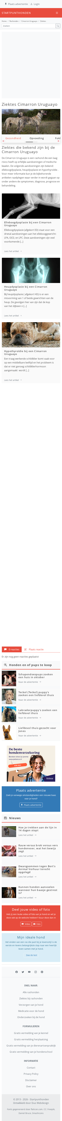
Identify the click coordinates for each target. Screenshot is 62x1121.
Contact (31, 1067)
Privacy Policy (31, 1073)
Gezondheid (13, 138)
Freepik (51, 1109)
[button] (4, 142)
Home (4, 21)
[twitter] (23, 972)
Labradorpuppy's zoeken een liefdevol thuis (37, 711)
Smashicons (38, 1113)
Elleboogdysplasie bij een (27, 224)
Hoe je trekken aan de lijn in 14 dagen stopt (37, 829)
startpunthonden (4, 13)
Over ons (31, 1086)
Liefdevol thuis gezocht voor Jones (37, 729)
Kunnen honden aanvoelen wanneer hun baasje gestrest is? (37, 890)
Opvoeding (37, 138)
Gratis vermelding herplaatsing (31, 1039)
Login (37, 4)
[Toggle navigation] (57, 13)
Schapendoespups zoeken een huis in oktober (35, 676)
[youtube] (29, 972)
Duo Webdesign (40, 1103)
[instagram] (35, 972)
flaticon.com (37, 1109)
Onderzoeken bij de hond (31, 1017)
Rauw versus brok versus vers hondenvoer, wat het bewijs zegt (38, 848)
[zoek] (58, 26)
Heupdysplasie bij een (25, 288)
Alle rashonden (31, 992)
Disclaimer (31, 1080)
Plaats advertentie (18, 4)
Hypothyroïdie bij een (25, 352)
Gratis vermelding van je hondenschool (31, 1051)
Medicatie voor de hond (31, 1011)
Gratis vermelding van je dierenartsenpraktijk (31, 1045)
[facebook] (16, 972)
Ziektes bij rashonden (31, 998)
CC (45, 1109)
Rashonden (14, 21)
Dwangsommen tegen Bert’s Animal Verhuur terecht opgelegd (37, 869)
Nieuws (15, 818)
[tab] (12, 649)
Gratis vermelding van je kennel (31, 1033)
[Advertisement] (31, 65)
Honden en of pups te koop (30, 665)
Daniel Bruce (25, 1113)
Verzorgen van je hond (31, 1004)
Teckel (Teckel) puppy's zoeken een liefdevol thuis (36, 694)
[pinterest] (42, 972)
